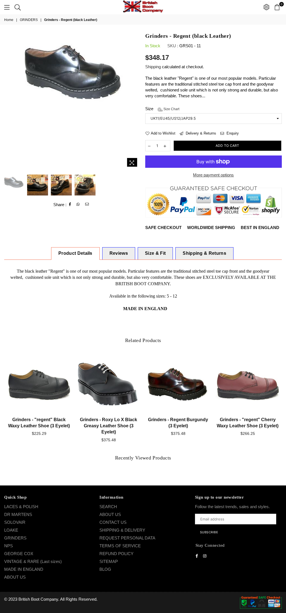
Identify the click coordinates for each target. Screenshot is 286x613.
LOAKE (11, 530)
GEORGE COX (18, 553)
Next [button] (136, 102)
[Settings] (266, 7)
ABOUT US (15, 577)
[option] (72, 69)
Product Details (75, 253)
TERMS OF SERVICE (120, 545)
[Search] (17, 7)
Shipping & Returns (204, 253)
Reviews (118, 253)
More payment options (213, 175)
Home (8, 20)
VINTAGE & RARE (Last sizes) (33, 561)
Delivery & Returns (200, 133)
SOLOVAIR (14, 522)
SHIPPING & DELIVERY (122, 530)
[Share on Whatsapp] (78, 204)
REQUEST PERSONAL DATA (127, 538)
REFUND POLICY (116, 553)
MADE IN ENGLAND (23, 569)
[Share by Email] (87, 204)
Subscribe (209, 532)
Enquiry (232, 133)
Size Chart (171, 109)
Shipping (153, 66)
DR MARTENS (18, 514)
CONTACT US (113, 522)
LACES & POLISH (21, 506)
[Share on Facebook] (70, 204)
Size (162, 108)
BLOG (105, 569)
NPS (8, 545)
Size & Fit (155, 253)
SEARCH (108, 506)
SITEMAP (108, 561)
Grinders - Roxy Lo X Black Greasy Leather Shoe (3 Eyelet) (108, 426)
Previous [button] (9, 102)
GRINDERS (29, 20)
